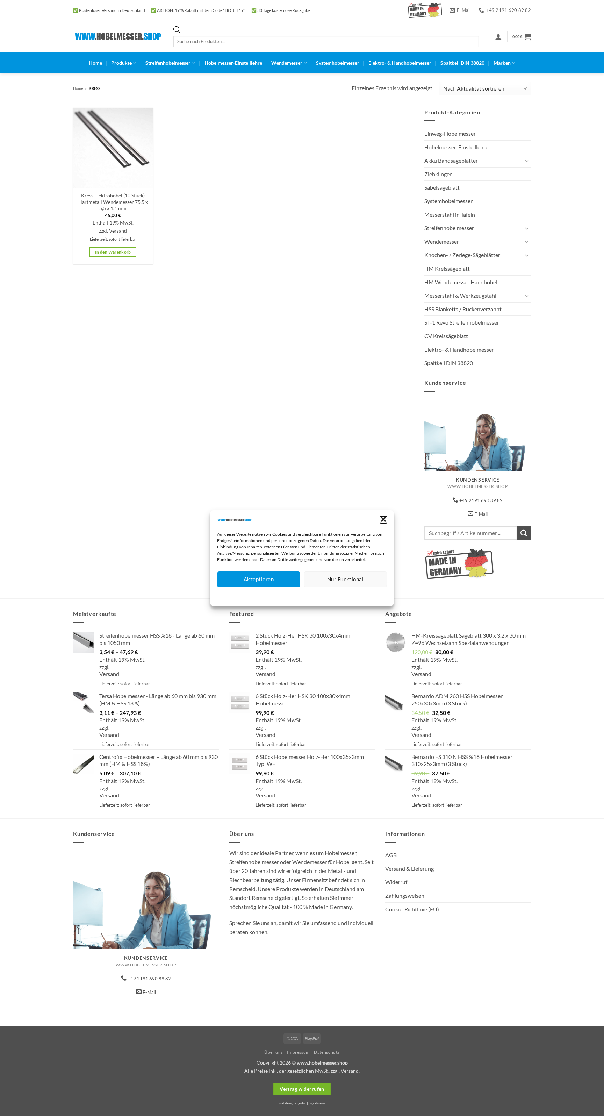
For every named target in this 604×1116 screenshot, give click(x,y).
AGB (391, 855)
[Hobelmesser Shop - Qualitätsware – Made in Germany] (118, 36)
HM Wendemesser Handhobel (460, 282)
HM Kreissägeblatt (447, 268)
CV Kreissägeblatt (446, 336)
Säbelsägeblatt (442, 187)
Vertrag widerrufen (302, 1089)
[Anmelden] (498, 36)
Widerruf (396, 882)
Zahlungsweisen (404, 895)
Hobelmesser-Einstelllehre (233, 63)
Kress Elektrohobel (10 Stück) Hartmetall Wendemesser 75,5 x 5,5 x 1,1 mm (113, 201)
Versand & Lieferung (409, 868)
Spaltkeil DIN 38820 (462, 63)
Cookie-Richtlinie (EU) (412, 909)
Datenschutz (307, 595)
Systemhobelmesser (337, 63)
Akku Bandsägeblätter (451, 160)
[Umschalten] (527, 160)
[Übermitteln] (524, 533)
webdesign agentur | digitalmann (302, 1103)
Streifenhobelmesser (167, 63)
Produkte (121, 63)
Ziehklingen (438, 174)
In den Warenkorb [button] (113, 252)
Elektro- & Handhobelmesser (399, 63)
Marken (502, 63)
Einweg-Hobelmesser (450, 133)
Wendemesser (286, 63)
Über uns (273, 1052)
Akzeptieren (259, 579)
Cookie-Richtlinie (277, 595)
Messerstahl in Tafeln (449, 214)
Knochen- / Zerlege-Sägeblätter (462, 254)
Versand (118, 231)
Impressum (333, 595)
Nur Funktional (345, 579)
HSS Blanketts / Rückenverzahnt (463, 309)
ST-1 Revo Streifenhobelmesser (461, 322)
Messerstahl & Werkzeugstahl (460, 295)
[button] (383, 519)
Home (95, 63)
